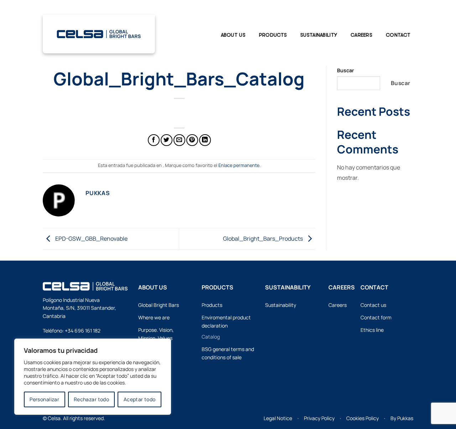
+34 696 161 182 (82, 330)
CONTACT (398, 35)
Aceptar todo (140, 399)
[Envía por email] (179, 140)
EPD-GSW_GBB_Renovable (91, 238)
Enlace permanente (238, 165)
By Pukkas (401, 418)
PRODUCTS (273, 35)
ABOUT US (233, 35)
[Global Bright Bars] (98, 32)
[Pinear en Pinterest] (192, 140)
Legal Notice (278, 418)
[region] (92, 377)
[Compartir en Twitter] (166, 140)
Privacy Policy (319, 418)
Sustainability (318, 35)
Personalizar (44, 399)
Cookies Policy (362, 418)
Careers (361, 35)
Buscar (345, 70)
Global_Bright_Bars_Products (263, 238)
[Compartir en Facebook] (154, 140)
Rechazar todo (91, 399)
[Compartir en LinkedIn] (205, 140)
